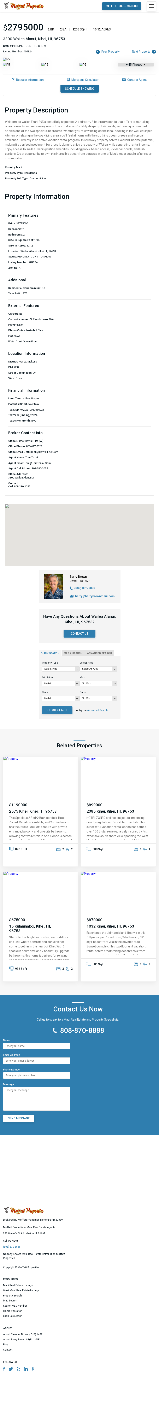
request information (30, 79)
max (82, 677)
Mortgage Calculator (85, 79)
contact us (79, 633)
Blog (5, 1344)
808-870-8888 (82, 1030)
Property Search (12, 1295)
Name (6, 1040)
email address (11, 1055)
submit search (57, 710)
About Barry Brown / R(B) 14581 (22, 1339)
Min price (47, 677)
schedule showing (79, 88)
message (8, 1084)
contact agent (137, 79)
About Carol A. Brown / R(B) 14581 (23, 1334)
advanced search (99, 653)
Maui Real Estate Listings (18, 1285)
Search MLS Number (15, 1305)
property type (50, 662)
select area (86, 662)
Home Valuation (12, 1311)
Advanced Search (97, 710)
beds (45, 692)
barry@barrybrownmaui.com (95, 596)
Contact (7, 1349)
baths (83, 692)
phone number (11, 1069)
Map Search (10, 1300)
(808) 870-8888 (84, 588)
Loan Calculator (12, 1315)
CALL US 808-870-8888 (121, 6)
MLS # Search (73, 653)
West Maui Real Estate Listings (21, 1290)
